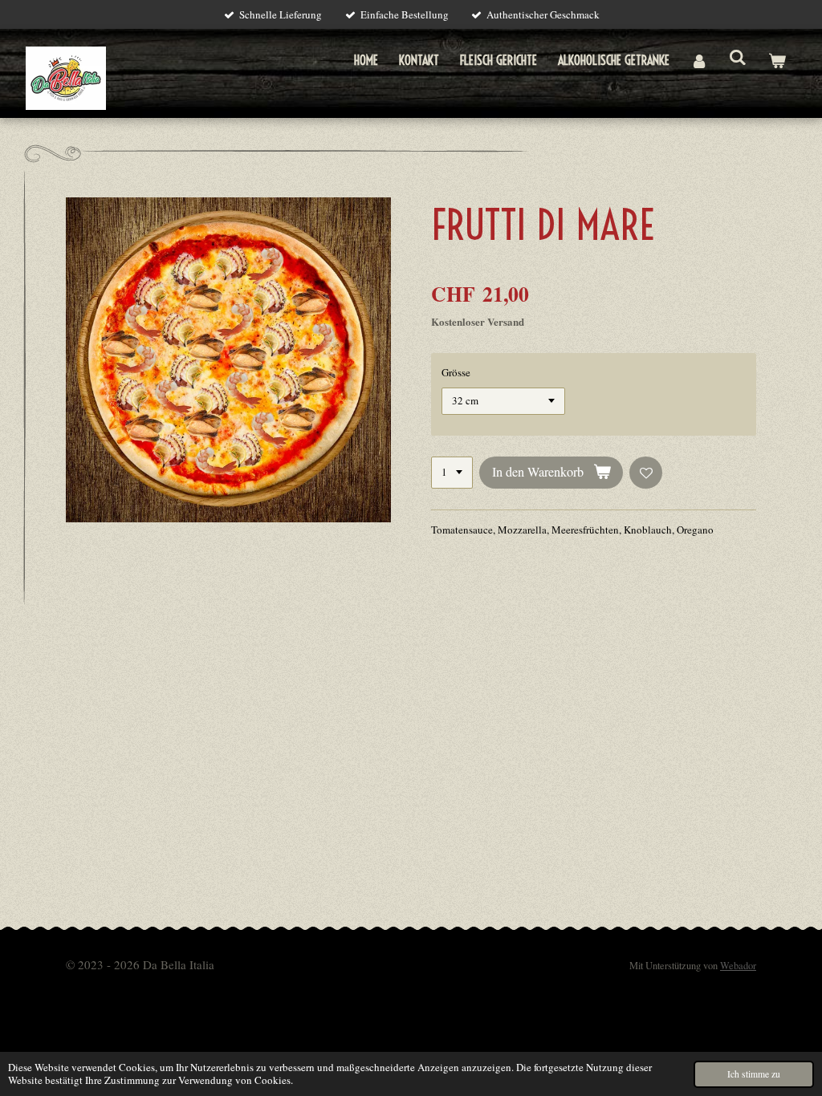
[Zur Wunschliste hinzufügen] (645, 473)
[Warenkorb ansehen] (777, 60)
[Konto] (699, 60)
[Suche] (737, 57)
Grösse (456, 372)
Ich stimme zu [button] (753, 1074)
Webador (738, 965)
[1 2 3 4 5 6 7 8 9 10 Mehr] (452, 473)
